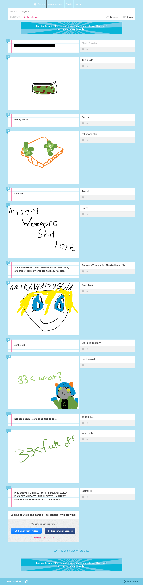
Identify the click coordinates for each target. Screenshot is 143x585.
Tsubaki (86, 191)
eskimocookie (89, 134)
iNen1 (85, 208)
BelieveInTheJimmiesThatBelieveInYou (104, 265)
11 (9, 413)
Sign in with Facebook (62, 530)
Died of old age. (30, 16)
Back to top (132, 581)
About (78, 4)
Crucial (86, 117)
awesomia (87, 433)
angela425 (88, 416)
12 (9, 430)
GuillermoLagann (91, 342)
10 (9, 356)
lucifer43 (87, 490)
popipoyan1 (88, 359)
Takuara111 (88, 60)
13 (9, 487)
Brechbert (87, 285)
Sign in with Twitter (28, 530)
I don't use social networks (43, 538)
